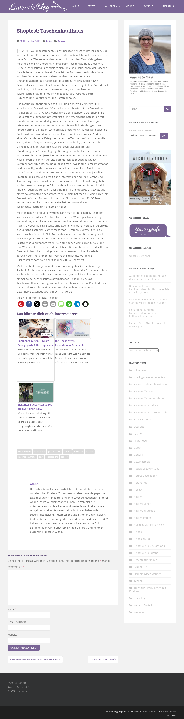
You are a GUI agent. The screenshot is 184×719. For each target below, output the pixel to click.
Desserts (139, 426)
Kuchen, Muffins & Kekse (149, 524)
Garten (138, 447)
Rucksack (78, 451)
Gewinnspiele (142, 461)
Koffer (67, 451)
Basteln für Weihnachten (149, 398)
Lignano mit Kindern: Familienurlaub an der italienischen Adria (142, 313)
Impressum (124, 711)
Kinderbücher (142, 503)
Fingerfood (140, 440)
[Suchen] (167, 109)
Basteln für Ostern (145, 391)
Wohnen (130, 6)
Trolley (64, 456)
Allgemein (140, 370)
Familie (75, 6)
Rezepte (92, 6)
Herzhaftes (140, 482)
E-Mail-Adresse (18, 621)
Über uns (168, 6)
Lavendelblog (111, 711)
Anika (49, 41)
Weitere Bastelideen (146, 605)
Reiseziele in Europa (146, 553)
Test (41, 456)
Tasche (89, 451)
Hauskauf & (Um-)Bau (147, 468)
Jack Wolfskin (54, 451)
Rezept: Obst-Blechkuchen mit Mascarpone (147, 325)
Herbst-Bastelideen (145, 475)
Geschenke (39, 451)
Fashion (138, 433)
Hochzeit (139, 489)
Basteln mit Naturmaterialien (151, 412)
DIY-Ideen (149, 6)
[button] (21, 304)
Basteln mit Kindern (146, 405)
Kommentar (16, 566)
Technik (138, 581)
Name (12, 609)
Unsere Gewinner (139, 255)
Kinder (138, 496)
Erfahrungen (24, 451)
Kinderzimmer (142, 517)
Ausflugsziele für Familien (149, 377)
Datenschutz (137, 711)
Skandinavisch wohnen (148, 574)
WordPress (170, 715)
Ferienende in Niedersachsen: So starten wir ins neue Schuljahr (149, 301)
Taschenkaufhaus (27, 456)
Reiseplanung (142, 539)
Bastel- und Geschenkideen (150, 384)
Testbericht (52, 456)
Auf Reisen (111, 6)
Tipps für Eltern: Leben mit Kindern (147, 589)
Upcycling (140, 598)
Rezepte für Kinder (145, 560)
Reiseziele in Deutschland (149, 546)
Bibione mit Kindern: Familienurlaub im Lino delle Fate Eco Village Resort (149, 289)
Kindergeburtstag (144, 510)
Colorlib (160, 711)
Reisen (61, 41)
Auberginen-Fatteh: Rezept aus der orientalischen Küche (148, 277)
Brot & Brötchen (143, 419)
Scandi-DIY (140, 567)
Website (12, 634)
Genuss (138, 454)
